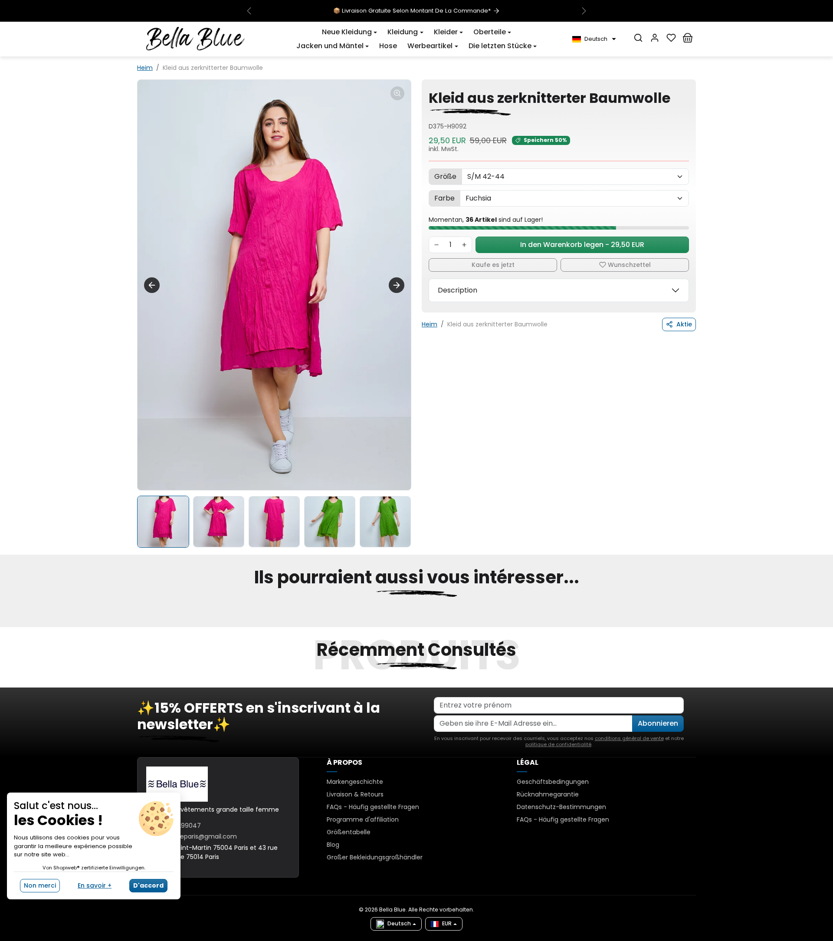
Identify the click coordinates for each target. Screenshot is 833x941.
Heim (145, 67)
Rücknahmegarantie (548, 794)
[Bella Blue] (195, 39)
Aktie (684, 324)
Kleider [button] (446, 32)
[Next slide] (396, 285)
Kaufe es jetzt (493, 264)
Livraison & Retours (355, 794)
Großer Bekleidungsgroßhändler (375, 857)
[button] (349, 32)
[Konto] (654, 37)
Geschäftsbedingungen (553, 781)
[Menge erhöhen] (464, 245)
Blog (333, 844)
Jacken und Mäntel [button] (330, 46)
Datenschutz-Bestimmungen (561, 807)
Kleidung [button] (402, 32)
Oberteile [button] (489, 32)
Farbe (444, 198)
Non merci (40, 885)
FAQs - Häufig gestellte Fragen (373, 807)
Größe (445, 176)
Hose (388, 46)
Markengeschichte (355, 781)
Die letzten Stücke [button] (500, 46)
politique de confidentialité (558, 744)
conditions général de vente (629, 738)
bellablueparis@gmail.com (197, 836)
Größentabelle (349, 832)
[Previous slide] (138, 622)
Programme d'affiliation (363, 819)
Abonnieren (658, 723)
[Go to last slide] (152, 285)
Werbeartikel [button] (430, 46)
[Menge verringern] (436, 245)
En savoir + (95, 885)
